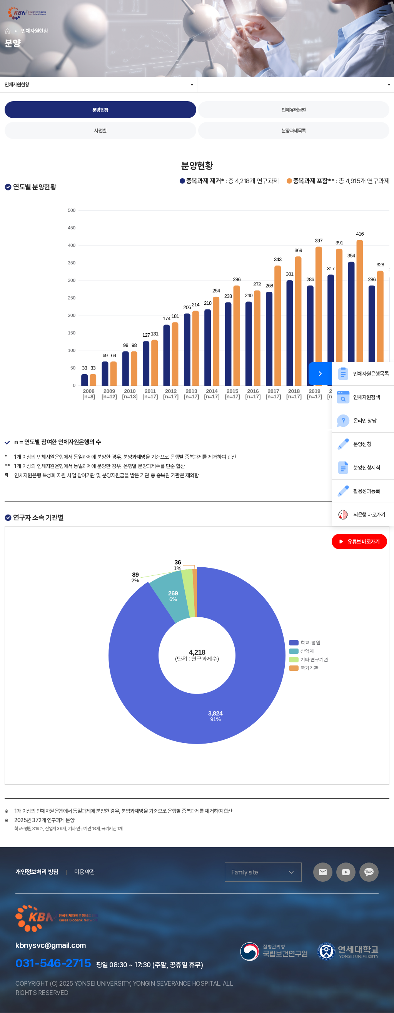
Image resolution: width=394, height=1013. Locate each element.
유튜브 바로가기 (363, 541)
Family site (244, 872)
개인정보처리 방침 (36, 872)
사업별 (100, 131)
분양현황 (100, 110)
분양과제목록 (294, 131)
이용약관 (84, 872)
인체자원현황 (17, 84)
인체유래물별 (294, 110)
